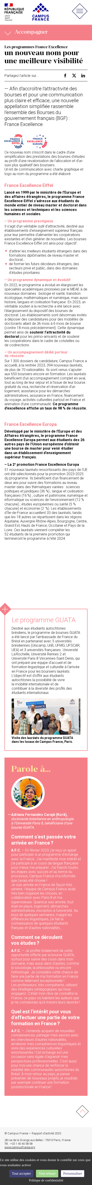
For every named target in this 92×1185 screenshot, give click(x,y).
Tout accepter (21, 1173)
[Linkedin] (83, 75)
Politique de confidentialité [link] (46, 1180)
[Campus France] (26, 12)
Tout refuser (47, 1173)
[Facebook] (65, 75)
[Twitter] (74, 75)
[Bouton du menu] (79, 12)
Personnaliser (72, 1173)
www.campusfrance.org (19, 1147)
